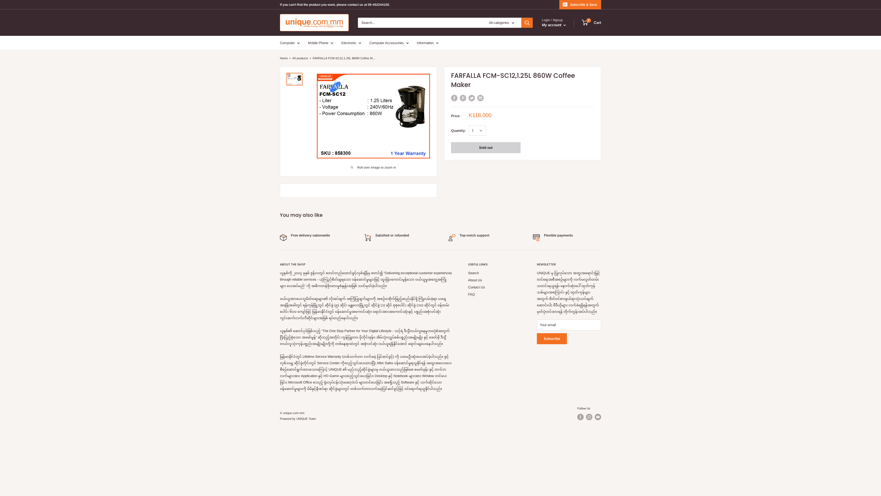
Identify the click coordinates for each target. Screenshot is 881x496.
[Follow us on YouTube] (598, 417)
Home (284, 58)
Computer (287, 43)
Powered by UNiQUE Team (298, 418)
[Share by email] (480, 98)
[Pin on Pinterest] (463, 98)
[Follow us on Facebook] (580, 417)
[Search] (527, 23)
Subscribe (552, 339)
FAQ (471, 294)
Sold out (486, 147)
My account (552, 25)
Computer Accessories (386, 43)
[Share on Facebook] (454, 98)
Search (473, 273)
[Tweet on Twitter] (471, 98)
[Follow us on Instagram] (589, 417)
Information (425, 43)
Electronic (348, 43)
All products (300, 58)
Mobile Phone (318, 43)
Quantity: (458, 130)
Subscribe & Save (583, 4)
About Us (475, 280)
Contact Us (476, 287)
